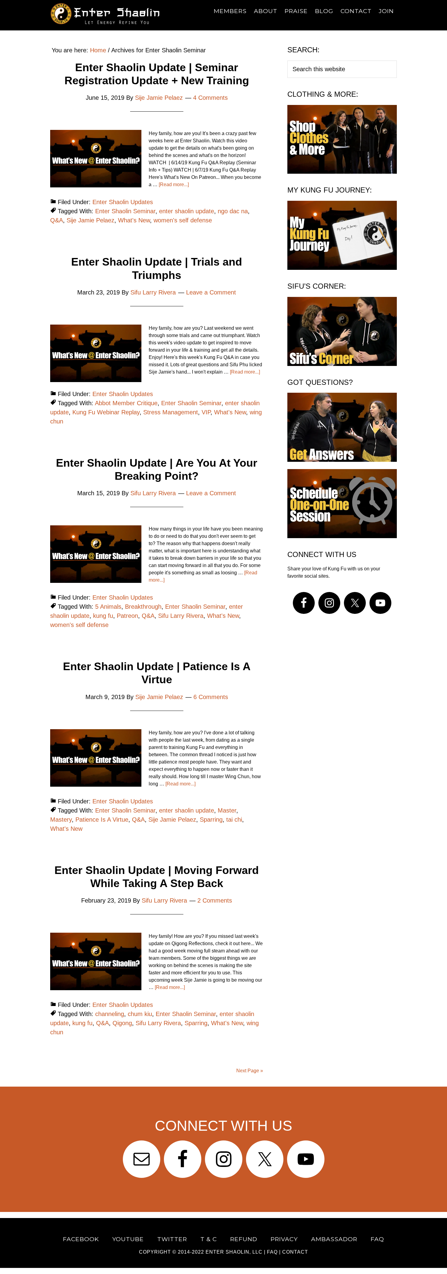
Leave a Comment (211, 292)
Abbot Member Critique (126, 403)
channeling (109, 1014)
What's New (134, 220)
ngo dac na (233, 211)
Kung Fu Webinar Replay (106, 412)
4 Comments (210, 97)
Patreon (127, 615)
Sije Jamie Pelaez (90, 220)
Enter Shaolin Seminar (125, 211)
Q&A (56, 220)
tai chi (234, 819)
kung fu (103, 615)
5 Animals (108, 606)
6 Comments (210, 697)
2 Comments (214, 900)
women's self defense (183, 220)
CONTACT (295, 1252)
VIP (206, 412)
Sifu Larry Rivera (180, 615)
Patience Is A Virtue (101, 819)
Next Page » (249, 1070)
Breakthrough (143, 606)
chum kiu (140, 1014)
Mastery (61, 819)
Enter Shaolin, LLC (234, 1252)
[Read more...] (174, 184)
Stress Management (170, 412)
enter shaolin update (186, 211)
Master (227, 810)
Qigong (122, 1023)
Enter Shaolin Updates (122, 202)
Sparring (211, 819)
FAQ (272, 1252)
